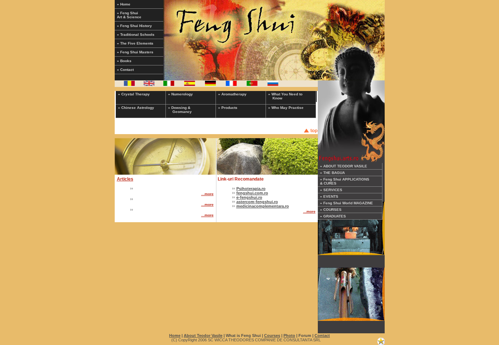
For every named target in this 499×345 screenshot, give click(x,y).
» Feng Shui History (134, 26)
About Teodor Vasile (203, 335)
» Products (227, 108)
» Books (124, 61)
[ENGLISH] (149, 84)
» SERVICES (331, 190)
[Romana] (129, 84)
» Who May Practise (286, 108)
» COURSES (331, 210)
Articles (125, 179)
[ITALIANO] (168, 84)
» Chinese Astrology (136, 108)
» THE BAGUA (332, 173)
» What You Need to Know (285, 96)
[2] (351, 293)
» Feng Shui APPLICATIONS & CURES (344, 181)
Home (174, 335)
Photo (289, 335)
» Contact (125, 70)
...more (207, 194)
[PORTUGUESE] (252, 84)
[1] (351, 227)
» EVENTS (329, 196)
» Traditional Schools (136, 35)
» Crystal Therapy (134, 94)
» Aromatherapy (232, 94)
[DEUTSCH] (210, 84)
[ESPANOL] (189, 84)
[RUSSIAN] (272, 84)
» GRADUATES (333, 216)
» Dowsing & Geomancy (180, 110)
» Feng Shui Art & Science (129, 15)
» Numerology (180, 94)
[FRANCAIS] (231, 84)
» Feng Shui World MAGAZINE (346, 203)
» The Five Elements (135, 43)
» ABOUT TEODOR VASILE (343, 166)
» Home (123, 4)
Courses (272, 335)
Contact (322, 335)
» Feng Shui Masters (135, 52)
